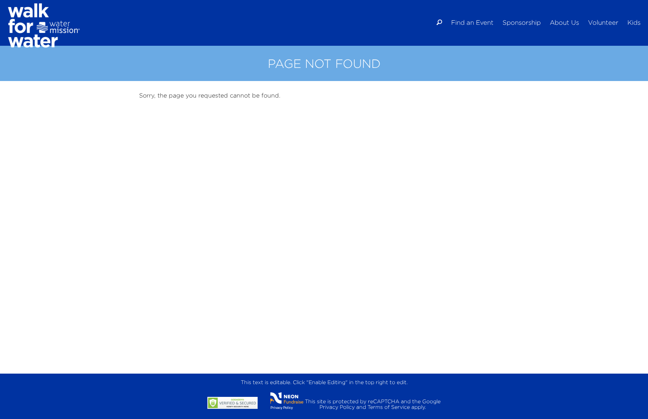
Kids (633, 22)
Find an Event (472, 22)
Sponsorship (521, 22)
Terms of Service (389, 407)
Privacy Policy (281, 407)
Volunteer (603, 22)
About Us (564, 22)
